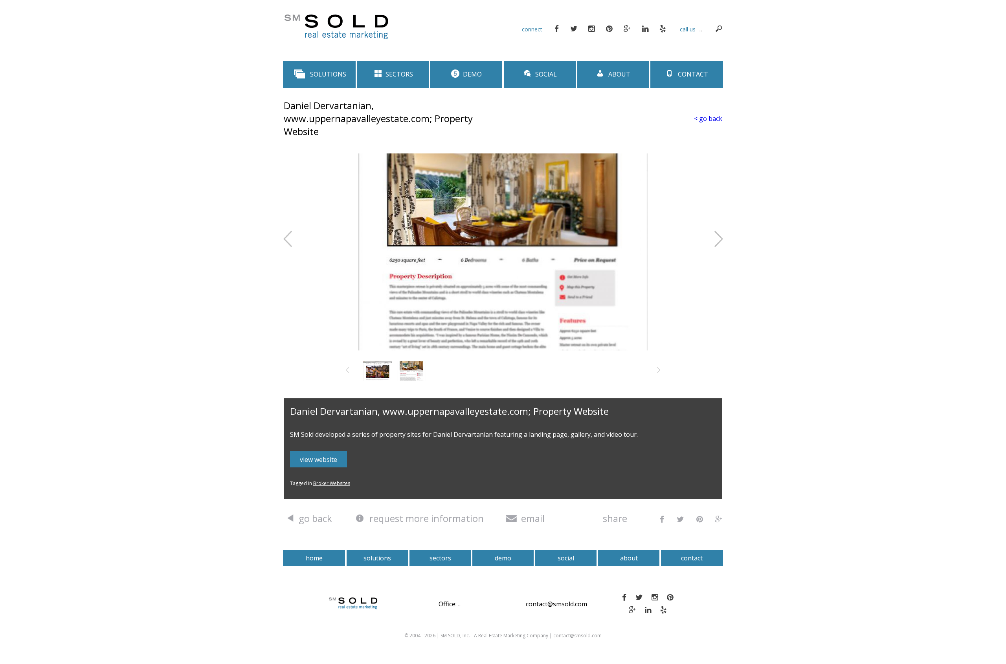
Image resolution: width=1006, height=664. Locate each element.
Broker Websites (331, 483)
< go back (708, 118)
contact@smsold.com (556, 604)
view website (318, 459)
